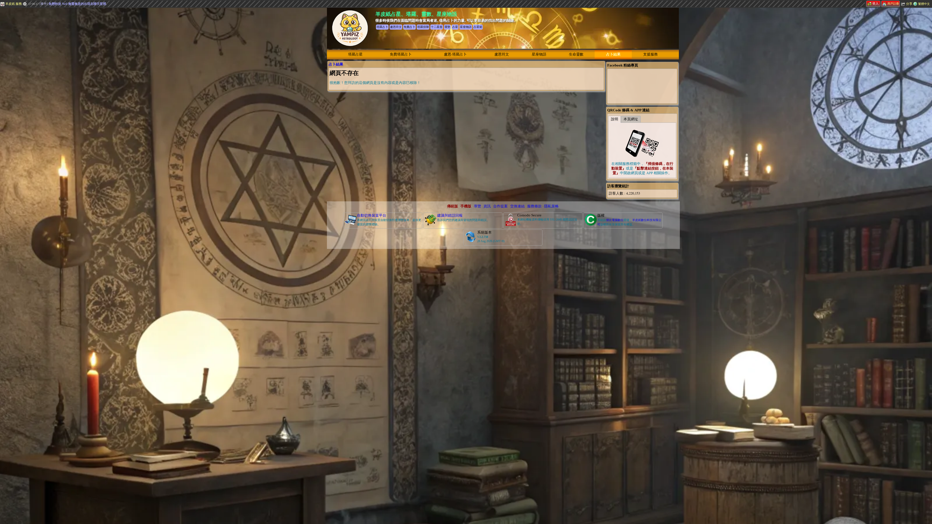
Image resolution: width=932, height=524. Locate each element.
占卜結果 (613, 54)
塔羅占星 (355, 54)
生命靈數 (576, 54)
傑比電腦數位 (615, 220)
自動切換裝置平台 (371, 215)
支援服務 (650, 54)
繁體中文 (924, 4)
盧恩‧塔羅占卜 (455, 54)
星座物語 (539, 54)
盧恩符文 (501, 54)
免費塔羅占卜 (401, 54)
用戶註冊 (893, 3)
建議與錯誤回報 (450, 215)
